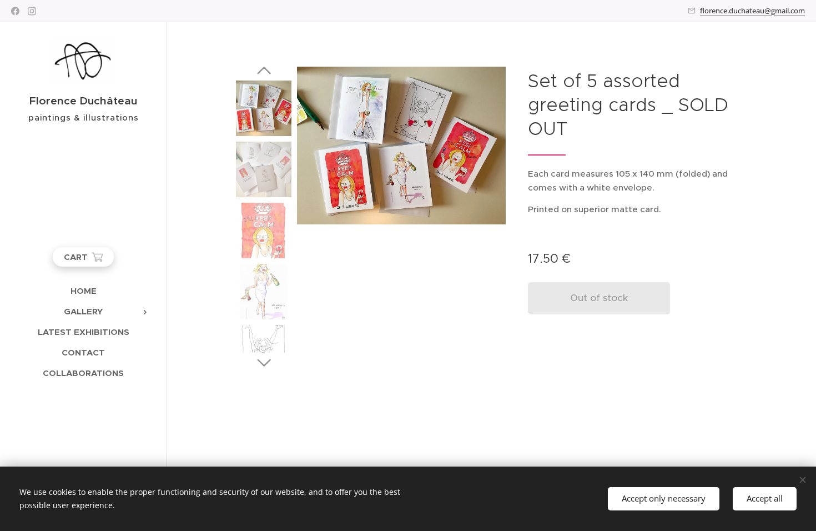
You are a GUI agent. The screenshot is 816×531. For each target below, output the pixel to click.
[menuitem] (83, 290)
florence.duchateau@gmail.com (752, 11)
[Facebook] (15, 11)
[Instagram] (32, 11)
